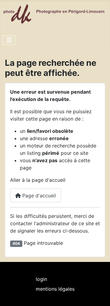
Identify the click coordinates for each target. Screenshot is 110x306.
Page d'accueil (38, 195)
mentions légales (55, 289)
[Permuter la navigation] (9, 40)
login (41, 279)
